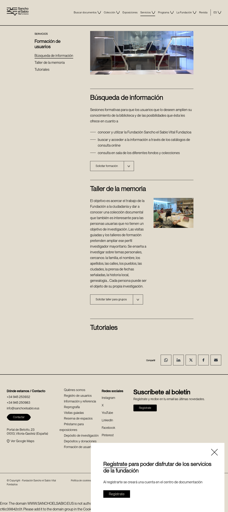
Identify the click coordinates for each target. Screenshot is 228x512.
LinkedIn (107, 420)
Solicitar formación (107, 166)
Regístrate (115, 464)
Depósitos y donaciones (80, 441)
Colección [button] (109, 12)
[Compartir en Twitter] (191, 360)
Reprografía (72, 407)
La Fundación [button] (184, 12)
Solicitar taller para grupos (111, 299)
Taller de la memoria (50, 62)
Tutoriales (42, 69)
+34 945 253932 (18, 397)
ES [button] (215, 12)
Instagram (108, 398)
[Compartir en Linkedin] (178, 360)
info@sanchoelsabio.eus (23, 408)
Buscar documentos (85, 12)
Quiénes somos (74, 390)
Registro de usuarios (78, 395)
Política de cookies (81, 480)
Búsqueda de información (54, 55)
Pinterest (108, 435)
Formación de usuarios (79, 447)
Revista (203, 12)
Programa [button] (163, 12)
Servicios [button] (145, 12)
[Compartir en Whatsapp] (166, 360)
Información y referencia (80, 401)
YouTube (107, 413)
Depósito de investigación (81, 435)
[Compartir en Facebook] (203, 360)
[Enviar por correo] (216, 360)
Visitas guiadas (74, 413)
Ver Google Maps (22, 441)
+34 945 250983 (18, 402)
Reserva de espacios (78, 418)
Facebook (108, 428)
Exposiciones (130, 12)
